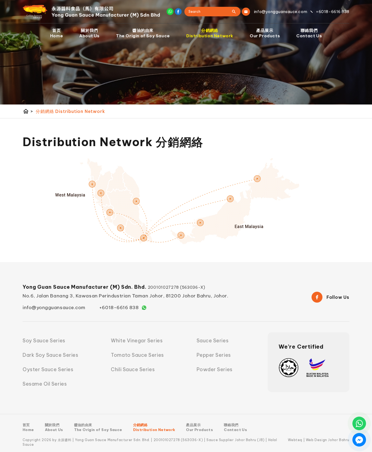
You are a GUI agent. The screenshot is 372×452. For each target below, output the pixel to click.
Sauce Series (212, 340)
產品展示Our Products (265, 33)
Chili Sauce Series (133, 369)
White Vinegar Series (137, 340)
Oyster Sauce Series (48, 369)
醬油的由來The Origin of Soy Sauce (143, 33)
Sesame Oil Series (45, 384)
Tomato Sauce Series (137, 355)
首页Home (56, 33)
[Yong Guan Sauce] (91, 12)
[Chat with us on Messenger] (359, 440)
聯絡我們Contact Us (309, 33)
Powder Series (215, 369)
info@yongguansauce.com (54, 307)
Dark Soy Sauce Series (50, 355)
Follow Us (338, 297)
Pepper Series (214, 355)
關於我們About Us (89, 33)
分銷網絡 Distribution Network (70, 111)
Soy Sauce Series (44, 340)
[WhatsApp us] (359, 423)
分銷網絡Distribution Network (209, 33)
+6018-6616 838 (119, 307)
